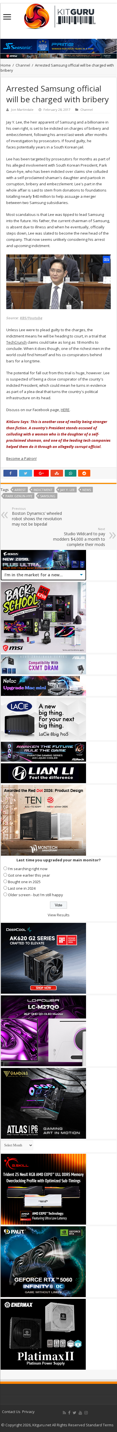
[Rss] (64, 1412)
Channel (23, 65)
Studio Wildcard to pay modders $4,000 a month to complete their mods (79, 537)
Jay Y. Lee (67, 490)
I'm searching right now (27, 868)
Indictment (43, 490)
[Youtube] (80, 1412)
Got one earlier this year (29, 875)
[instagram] (86, 1412)
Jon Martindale (22, 109)
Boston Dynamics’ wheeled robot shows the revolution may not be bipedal (37, 516)
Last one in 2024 (21, 888)
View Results (59, 914)
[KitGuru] (58, 14)
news (86, 490)
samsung (47, 496)
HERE (65, 409)
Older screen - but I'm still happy (35, 894)
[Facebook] (69, 1412)
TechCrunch (16, 342)
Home (6, 65)
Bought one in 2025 (24, 881)
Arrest (20, 490)
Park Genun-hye (18, 496)
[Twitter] (74, 1412)
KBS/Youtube (31, 317)
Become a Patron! (21, 458)
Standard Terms (100, 1424)
